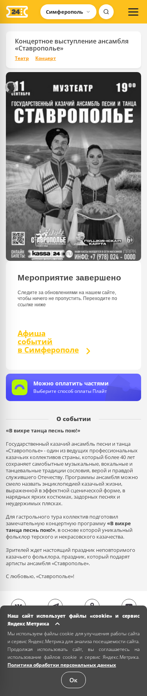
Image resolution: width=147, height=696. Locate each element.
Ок (73, 680)
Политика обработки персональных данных (61, 665)
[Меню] (133, 11)
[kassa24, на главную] (17, 12)
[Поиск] (106, 11)
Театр (22, 58)
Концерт (45, 58)
